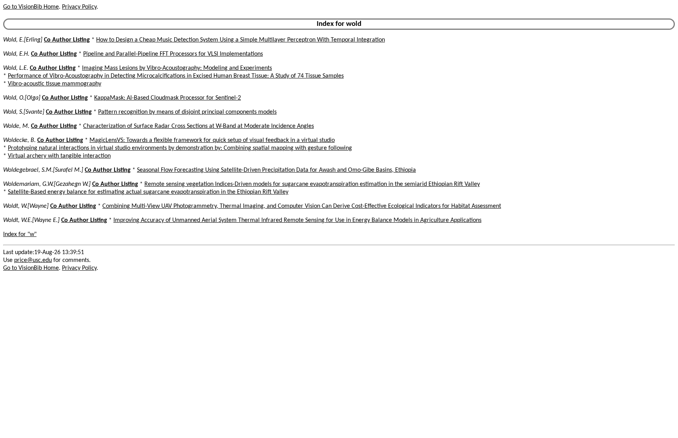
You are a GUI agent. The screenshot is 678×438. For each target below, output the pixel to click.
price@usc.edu (33, 260)
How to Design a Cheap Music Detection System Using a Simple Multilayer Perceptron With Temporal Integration (240, 40)
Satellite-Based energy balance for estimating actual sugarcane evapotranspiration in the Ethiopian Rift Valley (148, 192)
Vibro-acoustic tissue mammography (54, 84)
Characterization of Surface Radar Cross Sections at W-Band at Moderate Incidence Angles (198, 126)
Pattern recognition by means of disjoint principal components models (187, 112)
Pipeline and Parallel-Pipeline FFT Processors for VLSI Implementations (173, 54)
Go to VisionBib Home (31, 7)
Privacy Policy (79, 7)
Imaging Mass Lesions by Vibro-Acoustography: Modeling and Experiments (177, 68)
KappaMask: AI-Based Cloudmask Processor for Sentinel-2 (167, 98)
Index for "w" (19, 234)
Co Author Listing (67, 40)
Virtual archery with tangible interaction (59, 156)
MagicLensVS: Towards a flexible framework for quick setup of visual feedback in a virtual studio (212, 140)
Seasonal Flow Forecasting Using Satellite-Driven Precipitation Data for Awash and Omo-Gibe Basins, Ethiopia (276, 170)
